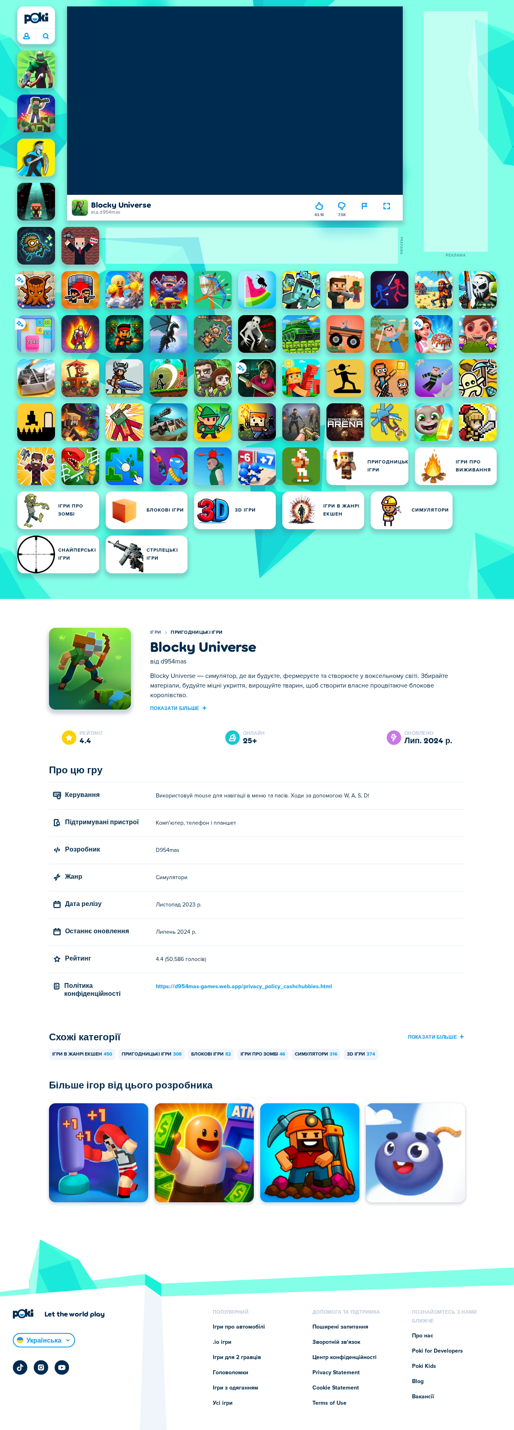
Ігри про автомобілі (239, 1327)
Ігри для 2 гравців (237, 1357)
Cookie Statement (335, 1388)
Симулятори (316, 1054)
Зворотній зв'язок (336, 1342)
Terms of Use (329, 1403)
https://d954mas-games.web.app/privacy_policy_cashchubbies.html (244, 986)
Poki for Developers (437, 1351)
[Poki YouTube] (62, 1367)
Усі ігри (223, 1403)
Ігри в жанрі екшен (82, 1054)
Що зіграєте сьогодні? (45, 36)
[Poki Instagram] (41, 1367)
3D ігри (361, 1054)
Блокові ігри (211, 1054)
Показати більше (175, 708)
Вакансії (423, 1397)
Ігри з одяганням (235, 1388)
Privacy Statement (336, 1372)
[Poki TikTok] (20, 1367)
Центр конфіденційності (344, 1357)
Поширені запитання (340, 1327)
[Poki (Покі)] (36, 18)
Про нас (422, 1336)
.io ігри (222, 1342)
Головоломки (230, 1372)
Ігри (155, 632)
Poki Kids (424, 1366)
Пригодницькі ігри (196, 632)
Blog (418, 1381)
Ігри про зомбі (263, 1054)
